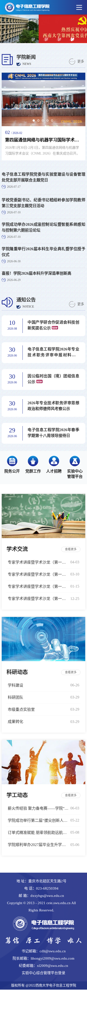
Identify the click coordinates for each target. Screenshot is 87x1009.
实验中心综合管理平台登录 (43, 973)
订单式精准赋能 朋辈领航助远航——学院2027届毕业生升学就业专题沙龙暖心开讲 (38, 832)
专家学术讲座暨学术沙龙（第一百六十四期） (38, 574)
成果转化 (15, 722)
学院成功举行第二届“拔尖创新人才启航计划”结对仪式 (38, 820)
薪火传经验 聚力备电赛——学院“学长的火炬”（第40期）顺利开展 (38, 808)
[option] (43, 116)
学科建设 (15, 685)
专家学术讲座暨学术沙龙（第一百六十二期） (38, 599)
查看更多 (71, 549)
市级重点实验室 (21, 709)
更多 (80, 61)
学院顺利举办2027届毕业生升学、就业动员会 (38, 845)
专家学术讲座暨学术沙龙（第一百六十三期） (38, 586)
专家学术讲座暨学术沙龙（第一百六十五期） (38, 562)
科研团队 (15, 697)
